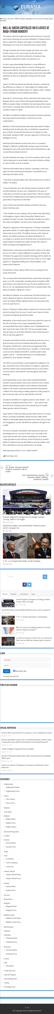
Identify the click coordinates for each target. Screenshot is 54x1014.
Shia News (10, 966)
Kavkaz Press (11, 890)
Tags (33, 594)
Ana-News (8, 812)
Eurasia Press (11, 847)
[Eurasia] (27, 7)
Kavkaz (6, 883)
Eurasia (11, 19)
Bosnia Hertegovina (11, 832)
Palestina (7, 935)
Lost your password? (11, 676)
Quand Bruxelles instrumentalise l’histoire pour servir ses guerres (26, 610)
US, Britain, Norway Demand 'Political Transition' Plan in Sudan (17, 468)
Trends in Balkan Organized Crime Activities (18, 749)
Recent (4, 594)
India (6, 852)
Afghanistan (8, 784)
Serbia (6, 959)
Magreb (7, 903)
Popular (14, 594)
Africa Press (10, 803)
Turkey (6, 983)
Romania (7, 947)
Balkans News (11, 827)
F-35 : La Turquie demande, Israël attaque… (22, 561)
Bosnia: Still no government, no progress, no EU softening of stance (27, 733)
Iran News (10, 859)
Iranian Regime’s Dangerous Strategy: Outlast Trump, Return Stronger (23, 518)
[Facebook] (25, 585)
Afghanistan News (13, 787)
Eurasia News (11, 843)
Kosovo (7, 895)
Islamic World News (13, 875)
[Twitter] (29, 585)
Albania (7, 808)
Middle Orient (9, 915)
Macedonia (8, 899)
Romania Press (11, 954)
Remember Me (20, 671)
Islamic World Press (13, 878)
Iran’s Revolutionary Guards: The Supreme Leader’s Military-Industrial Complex (35, 476)
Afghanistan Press (13, 791)
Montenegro (9, 927)
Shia (5, 963)
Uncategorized (9, 987)
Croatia (7, 836)
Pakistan (7, 931)
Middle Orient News (13, 918)
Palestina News (11, 938)
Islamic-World (9, 871)
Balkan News (11, 819)
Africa (6, 796)
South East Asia (9, 971)
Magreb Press (11, 910)
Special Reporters (10, 979)
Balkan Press (10, 823)
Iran (5, 856)
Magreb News (11, 906)
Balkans (7, 816)
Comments (24, 594)
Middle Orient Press (13, 922)
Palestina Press (11, 942)
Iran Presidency (12, 863)
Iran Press (10, 867)
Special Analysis (10, 975)
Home (4, 19)
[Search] (45, 577)
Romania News (11, 950)
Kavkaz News (11, 886)
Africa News (10, 799)
